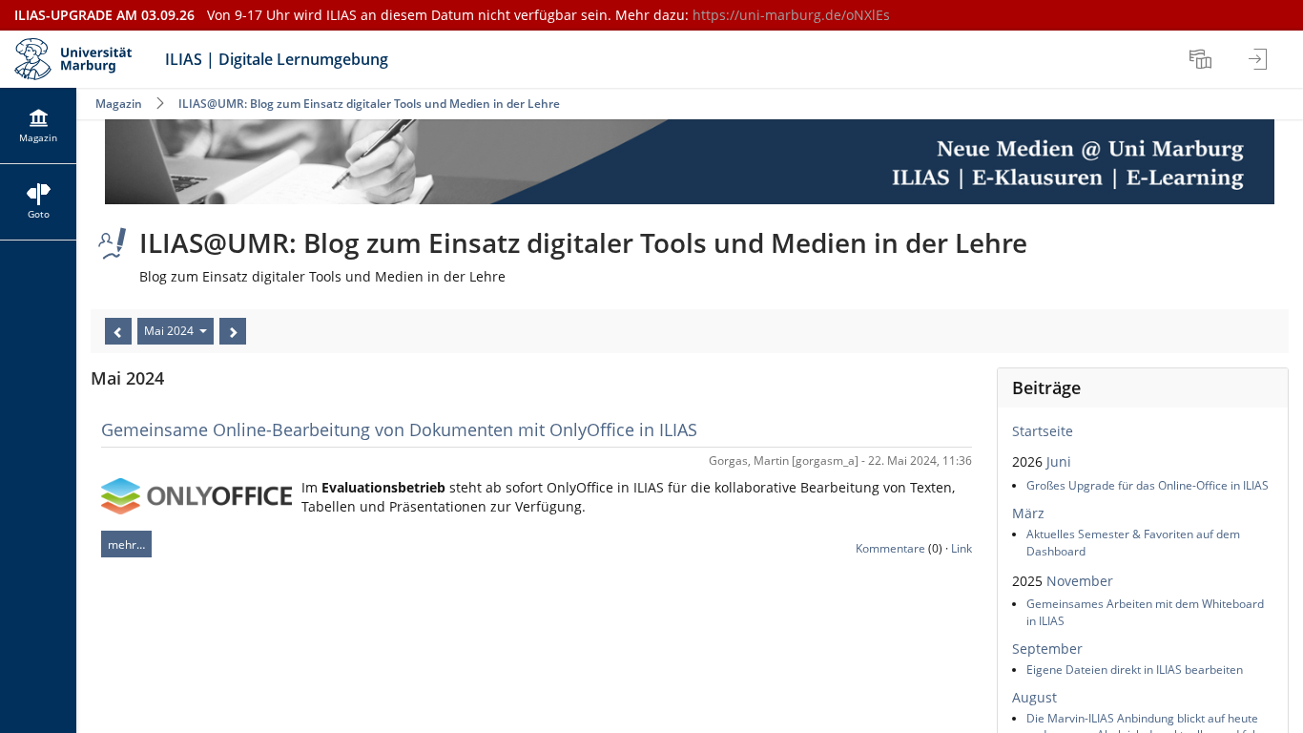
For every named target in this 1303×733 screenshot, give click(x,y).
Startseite (1042, 431)
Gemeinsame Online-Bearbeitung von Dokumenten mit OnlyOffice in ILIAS (399, 429)
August (1034, 697)
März (1028, 513)
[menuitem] (1202, 59)
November (1079, 581)
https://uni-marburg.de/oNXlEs (791, 15)
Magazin (118, 103)
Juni (1058, 461)
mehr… (126, 544)
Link (961, 548)
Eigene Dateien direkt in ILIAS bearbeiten (1134, 669)
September (1047, 648)
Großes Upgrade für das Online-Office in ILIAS (1147, 485)
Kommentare (890, 548)
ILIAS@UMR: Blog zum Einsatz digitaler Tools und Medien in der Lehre (369, 103)
